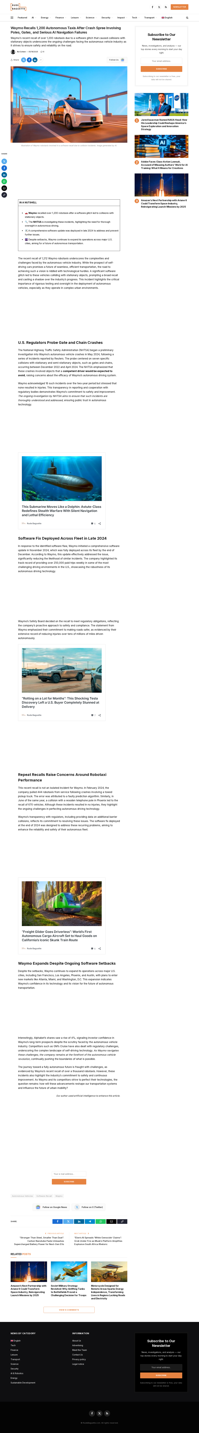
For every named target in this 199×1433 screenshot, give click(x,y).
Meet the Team (79, 1350)
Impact (121, 17)
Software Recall (44, 1196)
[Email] (4, 188)
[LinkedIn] (4, 175)
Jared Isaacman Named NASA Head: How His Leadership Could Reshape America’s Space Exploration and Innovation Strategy (164, 124)
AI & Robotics (17, 1373)
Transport (149, 17)
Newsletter (179, 7)
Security (106, 17)
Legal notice (78, 1364)
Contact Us (77, 1354)
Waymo (59, 1196)
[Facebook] (4, 168)
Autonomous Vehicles (22, 1196)
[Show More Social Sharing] (40, 59)
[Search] (187, 17)
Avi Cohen (21, 52)
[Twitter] (4, 161)
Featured (22, 17)
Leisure (75, 17)
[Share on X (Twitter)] (23, 59)
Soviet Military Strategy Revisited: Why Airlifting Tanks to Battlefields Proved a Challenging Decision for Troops (68, 1290)
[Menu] (12, 17)
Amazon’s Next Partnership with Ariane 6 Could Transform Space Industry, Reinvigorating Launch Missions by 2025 (28, 1290)
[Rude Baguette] (18, 7)
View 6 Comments (69, 1310)
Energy (44, 17)
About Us (76, 1340)
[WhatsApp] (4, 181)
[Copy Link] (4, 195)
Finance (60, 17)
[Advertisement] (69, 173)
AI (33, 17)
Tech (134, 17)
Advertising (77, 1345)
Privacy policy (79, 1359)
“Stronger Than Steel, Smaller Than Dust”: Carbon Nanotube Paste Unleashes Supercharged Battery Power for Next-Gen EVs (39, 1241)
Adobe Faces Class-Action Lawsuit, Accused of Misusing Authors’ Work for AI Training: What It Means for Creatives (164, 165)
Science (90, 17)
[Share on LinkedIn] (34, 59)
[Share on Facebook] (29, 59)
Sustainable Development (23, 1382)
